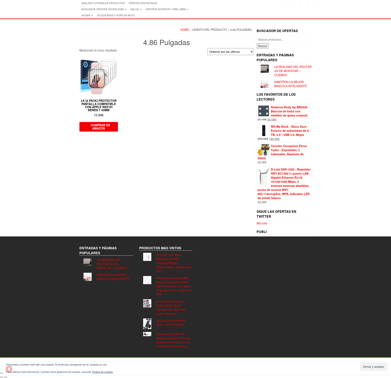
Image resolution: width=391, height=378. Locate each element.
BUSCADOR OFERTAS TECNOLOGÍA (102, 9)
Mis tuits (262, 223)
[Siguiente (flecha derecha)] (5, 377)
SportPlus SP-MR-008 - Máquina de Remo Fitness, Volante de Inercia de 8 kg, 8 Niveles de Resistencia (173, 340)
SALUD (135, 9)
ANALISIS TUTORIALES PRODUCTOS (103, 3)
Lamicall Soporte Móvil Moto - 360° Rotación (170, 322)
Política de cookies (102, 372)
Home (184, 30)
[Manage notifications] (9, 369)
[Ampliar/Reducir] (1, 373)
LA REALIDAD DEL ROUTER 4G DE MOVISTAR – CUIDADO (293, 71)
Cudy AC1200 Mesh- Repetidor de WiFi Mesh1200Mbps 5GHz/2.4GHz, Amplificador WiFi (174, 263)
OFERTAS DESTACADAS (143, 3)
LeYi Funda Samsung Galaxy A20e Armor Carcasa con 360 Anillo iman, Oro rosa (171, 307)
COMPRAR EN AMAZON (100, 126)
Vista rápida (116, 64)
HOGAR (86, 15)
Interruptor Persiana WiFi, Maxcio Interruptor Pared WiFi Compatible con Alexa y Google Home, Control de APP (173, 286)
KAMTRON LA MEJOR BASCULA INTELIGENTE (290, 84)
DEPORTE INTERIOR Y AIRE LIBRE (166, 9)
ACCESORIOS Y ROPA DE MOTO (116, 15)
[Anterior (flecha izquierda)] (1, 377)
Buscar (262, 46)
